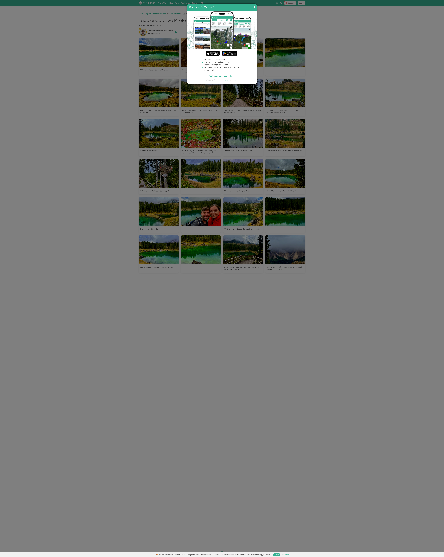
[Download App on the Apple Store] (213, 53)
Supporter (227, 80)
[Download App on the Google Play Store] (230, 52)
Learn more (238, 80)
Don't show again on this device (222, 76)
